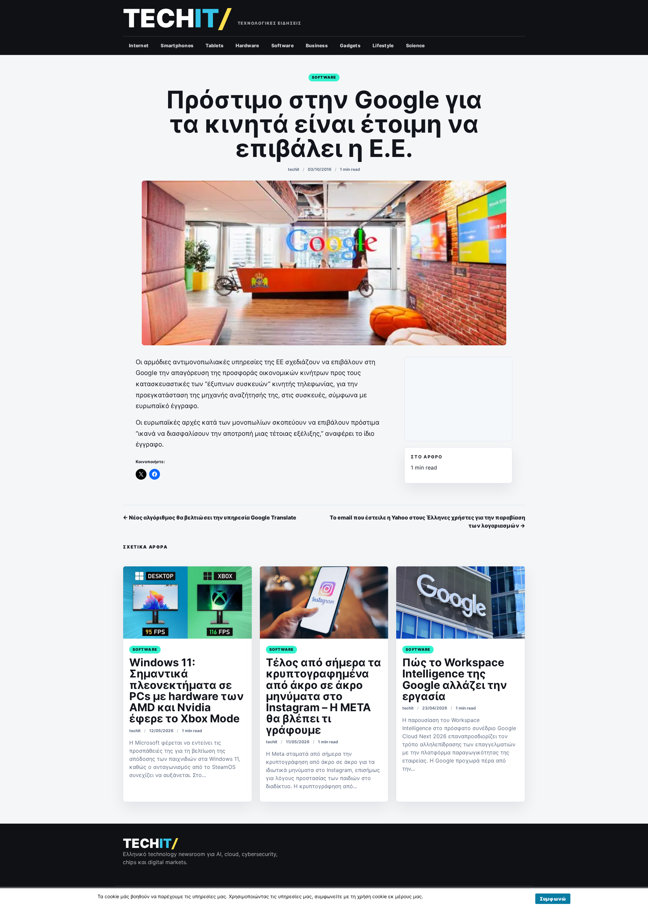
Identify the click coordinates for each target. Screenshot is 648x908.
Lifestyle (383, 45)
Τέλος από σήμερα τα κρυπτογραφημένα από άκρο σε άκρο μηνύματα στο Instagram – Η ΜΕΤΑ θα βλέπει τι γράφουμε (323, 696)
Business (317, 45)
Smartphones (177, 45)
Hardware (247, 45)
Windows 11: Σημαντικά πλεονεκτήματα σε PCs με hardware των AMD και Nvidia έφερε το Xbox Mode (186, 690)
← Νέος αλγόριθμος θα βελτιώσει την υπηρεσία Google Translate (209, 517)
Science (415, 45)
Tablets (214, 45)
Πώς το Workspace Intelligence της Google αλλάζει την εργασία (454, 679)
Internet (138, 45)
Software (282, 45)
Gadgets (350, 45)
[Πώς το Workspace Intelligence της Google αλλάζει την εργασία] (460, 602)
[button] (553, 899)
